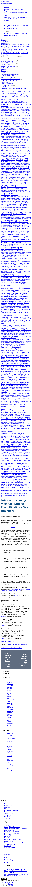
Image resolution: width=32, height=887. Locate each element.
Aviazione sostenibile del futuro (21, 239)
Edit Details (17, 25)
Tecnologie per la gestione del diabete (19, 288)
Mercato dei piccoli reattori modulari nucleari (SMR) (15, 271)
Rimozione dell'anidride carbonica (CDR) (16, 437)
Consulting (20, 9)
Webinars (7, 12)
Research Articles (15, 12)
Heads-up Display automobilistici (10, 220)
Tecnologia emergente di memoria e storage (13, 379)
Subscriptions (13, 9)
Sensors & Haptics (9, 844)
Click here (3, 616)
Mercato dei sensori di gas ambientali (11, 419)
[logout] (10, 884)
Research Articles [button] (11, 44)
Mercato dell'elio (5, 133)
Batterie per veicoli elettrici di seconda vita (13, 183)
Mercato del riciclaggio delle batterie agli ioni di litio (15, 136)
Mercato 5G (20, 107)
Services (3, 90)
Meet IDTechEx (14, 19)
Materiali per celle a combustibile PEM (16, 144)
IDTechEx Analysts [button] (25, 46)
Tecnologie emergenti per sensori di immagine (17, 417)
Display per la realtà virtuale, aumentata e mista (14, 484)
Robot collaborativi (6, 353)
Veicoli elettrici (17, 214)
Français (11, 35)
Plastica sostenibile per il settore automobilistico (16, 152)
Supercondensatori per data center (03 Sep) (16, 874)
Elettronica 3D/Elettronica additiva (13, 101)
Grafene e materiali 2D (13, 129)
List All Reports (5, 87)
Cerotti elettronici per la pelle (15, 330)
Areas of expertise (12, 88)
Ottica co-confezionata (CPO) (22, 317)
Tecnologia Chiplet (6, 377)
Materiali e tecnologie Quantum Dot (20, 150)
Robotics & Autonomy (7, 77)
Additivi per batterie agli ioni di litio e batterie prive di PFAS (15, 116)
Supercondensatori (6, 188)
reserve (13, 527)
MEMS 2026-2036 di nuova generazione (12, 387)
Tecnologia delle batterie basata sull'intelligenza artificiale (15, 163)
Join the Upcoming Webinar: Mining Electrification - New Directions (15, 495)
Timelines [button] (27, 44)
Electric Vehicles (5, 64)
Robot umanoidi (20, 355)
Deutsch (6, 35)
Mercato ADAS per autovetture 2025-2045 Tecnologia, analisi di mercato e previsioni (15, 227)
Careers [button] (12, 48)
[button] (6, 7)
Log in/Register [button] (5, 51)
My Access (11, 25)
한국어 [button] (18, 53)
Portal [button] (2, 49)
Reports (6, 9)
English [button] (3, 53)
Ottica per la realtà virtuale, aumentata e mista (16, 488)
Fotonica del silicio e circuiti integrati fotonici (16, 321)
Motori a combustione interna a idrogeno (13, 265)
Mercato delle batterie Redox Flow (19, 182)
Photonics (3, 72)
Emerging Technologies (11, 810)
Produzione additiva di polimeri (14, 104)
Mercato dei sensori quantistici (14, 427)
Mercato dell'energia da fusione (17, 260)
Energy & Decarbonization (8, 66)
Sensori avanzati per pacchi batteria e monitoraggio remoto (15, 160)
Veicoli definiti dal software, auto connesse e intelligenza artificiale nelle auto (14, 237)
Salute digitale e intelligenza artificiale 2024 (13, 290)
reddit (17, 648)
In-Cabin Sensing (21, 420)
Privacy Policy (8, 859)
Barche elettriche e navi (15, 209)
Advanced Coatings (6, 118)
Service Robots (23, 366)
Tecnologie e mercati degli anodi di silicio (16, 184)
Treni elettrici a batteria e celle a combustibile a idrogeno (15, 202)
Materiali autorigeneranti (19, 152)
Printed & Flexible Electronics (9, 74)
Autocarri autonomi (6, 352)
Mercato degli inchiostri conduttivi (14, 123)
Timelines (7, 14)
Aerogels (14, 118)
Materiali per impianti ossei (11, 293)
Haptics (24, 419)
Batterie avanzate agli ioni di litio (10, 163)
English (6, 33)
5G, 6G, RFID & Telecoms (8, 60)
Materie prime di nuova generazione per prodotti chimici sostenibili (13, 270)
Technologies (8, 493)
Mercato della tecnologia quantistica (11, 393)
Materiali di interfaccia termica (9, 403)
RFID (25, 112)
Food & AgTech (5, 67)
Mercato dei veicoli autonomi (15, 199)
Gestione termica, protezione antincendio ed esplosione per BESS (14, 190)
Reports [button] (3, 40)
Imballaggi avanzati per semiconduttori (18, 315)
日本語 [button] (7, 53)
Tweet (10, 648)
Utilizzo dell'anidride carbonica (14, 257)
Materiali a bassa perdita (7, 137)
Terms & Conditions (10, 860)
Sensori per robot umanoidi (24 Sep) (14, 869)
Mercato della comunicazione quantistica (12, 112)
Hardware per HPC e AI (8, 382)
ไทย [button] (22, 53)
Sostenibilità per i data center (16, 277)
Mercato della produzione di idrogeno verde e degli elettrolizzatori (15, 262)
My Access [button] (7, 49)
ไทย (25, 33)
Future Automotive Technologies (21, 218)
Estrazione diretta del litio (19, 126)
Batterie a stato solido (21, 187)
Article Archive (8, 813)
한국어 (22, 33)
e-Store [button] (20, 49)
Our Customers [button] (15, 46)
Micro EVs (8, 225)
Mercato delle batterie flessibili (9, 172)
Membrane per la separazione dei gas (11, 261)
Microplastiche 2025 (13, 447)
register (16, 595)
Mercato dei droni (12, 206)
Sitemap (6, 857)
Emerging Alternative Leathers (9, 128)
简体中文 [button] (13, 53)
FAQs (6, 862)
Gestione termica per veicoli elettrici (11, 241)
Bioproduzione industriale (18, 133)
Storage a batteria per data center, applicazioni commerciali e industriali (16, 168)
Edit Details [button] (14, 49)
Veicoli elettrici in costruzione (13, 212)
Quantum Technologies (7, 75)
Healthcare (4, 69)
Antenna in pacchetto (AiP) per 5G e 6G (12, 109)
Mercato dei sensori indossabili (22, 430)
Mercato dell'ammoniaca (14, 296)
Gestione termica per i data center (14, 405)
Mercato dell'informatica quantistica (11, 342)
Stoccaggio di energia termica (9, 190)
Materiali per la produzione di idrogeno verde (14, 267)
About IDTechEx (9, 17)
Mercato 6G (27, 107)
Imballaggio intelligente (7, 114)
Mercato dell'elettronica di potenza (10, 231)
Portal (6, 25)
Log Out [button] (24, 49)
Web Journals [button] (20, 44)
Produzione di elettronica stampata (17, 333)
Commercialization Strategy (9, 91)
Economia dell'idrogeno (14, 265)
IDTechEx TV (8, 816)
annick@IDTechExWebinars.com (17, 644)
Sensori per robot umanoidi (21, 428)
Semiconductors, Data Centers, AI (10, 79)
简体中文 (16, 33)
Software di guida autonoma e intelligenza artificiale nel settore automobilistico (14, 349)
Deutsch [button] (25, 53)
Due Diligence (25, 95)
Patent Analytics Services (8, 96)
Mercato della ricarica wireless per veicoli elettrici (15, 244)
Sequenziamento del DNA (8, 292)
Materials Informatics (20, 147)
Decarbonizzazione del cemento (10, 258)
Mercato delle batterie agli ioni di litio (15, 176)
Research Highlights (17, 493)
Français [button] (3, 55)
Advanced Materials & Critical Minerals (12, 61)
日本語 (11, 33)
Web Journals (24, 12)
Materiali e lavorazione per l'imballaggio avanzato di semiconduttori (15, 138)
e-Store (23, 25)
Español (16, 35)
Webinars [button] (3, 44)
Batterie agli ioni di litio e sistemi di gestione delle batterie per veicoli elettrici (15, 174)
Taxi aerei (22, 198)
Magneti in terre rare (6, 152)
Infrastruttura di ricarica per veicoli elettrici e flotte (16, 203)
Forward (5, 648)
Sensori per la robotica (13, 366)
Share (20, 648)
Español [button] (8, 55)
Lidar (21, 319)
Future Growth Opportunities (14, 90)
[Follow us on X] (17, 731)
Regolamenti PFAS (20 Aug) (12, 875)
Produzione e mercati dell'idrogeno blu (20, 252)
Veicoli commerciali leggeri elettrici (13, 209)
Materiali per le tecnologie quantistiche (13, 146)
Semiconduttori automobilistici (16, 234)
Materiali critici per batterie (14, 125)
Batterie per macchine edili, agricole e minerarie (15, 165)
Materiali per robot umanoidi (18, 144)
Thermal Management (7, 83)
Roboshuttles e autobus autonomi (10, 365)
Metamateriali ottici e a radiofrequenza (19, 110)
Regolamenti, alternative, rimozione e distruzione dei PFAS (14, 283)
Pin (15, 648)
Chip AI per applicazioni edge (12, 373)
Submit (20, 56)
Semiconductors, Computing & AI (13, 842)
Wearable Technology (7, 85)
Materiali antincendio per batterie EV (13, 214)
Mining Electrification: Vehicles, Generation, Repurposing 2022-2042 (15, 589)
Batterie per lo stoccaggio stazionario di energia (15, 167)
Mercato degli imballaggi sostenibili (20, 458)
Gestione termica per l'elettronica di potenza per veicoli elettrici (16, 241)
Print (2, 648)
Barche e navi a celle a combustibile (11, 217)
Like (13, 648)
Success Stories (22, 88)
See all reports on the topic (21, 114)
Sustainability (4, 82)
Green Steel (4, 265)
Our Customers (18, 17)
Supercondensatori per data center (21, 188)
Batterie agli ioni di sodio (8, 187)
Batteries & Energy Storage (8, 63)
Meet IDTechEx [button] (5, 48)
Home (2, 493)
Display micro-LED (20, 320)
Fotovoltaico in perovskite (8, 274)
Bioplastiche (21, 118)
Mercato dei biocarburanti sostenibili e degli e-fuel (15, 278)
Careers (21, 19)
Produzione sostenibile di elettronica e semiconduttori (16, 336)
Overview (7, 854)
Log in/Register (8, 28)
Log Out (28, 25)
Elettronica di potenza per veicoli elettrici (17, 230)
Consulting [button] (4, 43)
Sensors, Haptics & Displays (9, 80)
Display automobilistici (7, 317)
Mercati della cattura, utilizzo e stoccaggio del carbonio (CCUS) (14, 435)
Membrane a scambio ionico (9, 134)
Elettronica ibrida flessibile (17, 331)
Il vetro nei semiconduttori (23, 380)
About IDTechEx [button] (5, 46)
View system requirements (8, 641)
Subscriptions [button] (4, 41)
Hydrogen (3, 71)
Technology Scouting (15, 95)
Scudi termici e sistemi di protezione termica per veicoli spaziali (15, 130)
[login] (12, 885)
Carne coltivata (14, 282)
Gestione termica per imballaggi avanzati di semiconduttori (15, 403)
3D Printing (4, 58)
